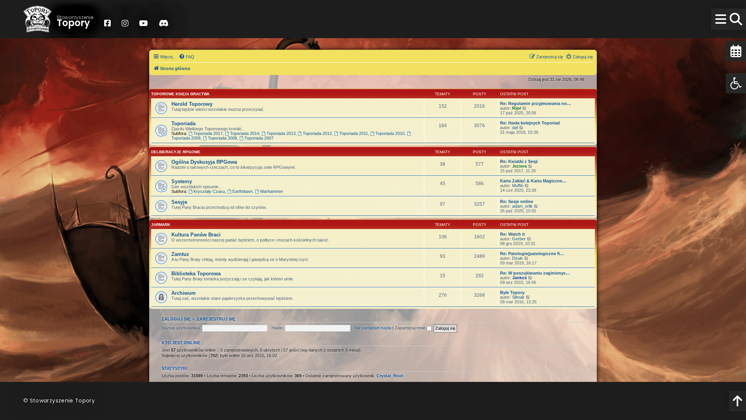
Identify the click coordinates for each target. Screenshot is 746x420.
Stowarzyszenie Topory (62, 400)
